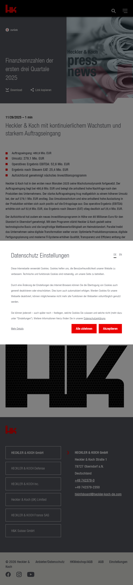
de (115, 254)
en (120, 254)
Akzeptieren (110, 329)
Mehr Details (17, 328)
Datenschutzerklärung (94, 318)
